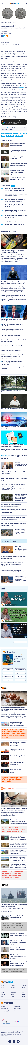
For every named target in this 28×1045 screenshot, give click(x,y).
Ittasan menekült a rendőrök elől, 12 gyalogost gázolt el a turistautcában (10, 427)
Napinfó (2, 996)
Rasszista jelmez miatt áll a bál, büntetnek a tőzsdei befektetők (12, 779)
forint (10, 133)
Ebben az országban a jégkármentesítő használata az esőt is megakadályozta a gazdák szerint (21, 497)
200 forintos (18, 135)
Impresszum (4, 1032)
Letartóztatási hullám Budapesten (11, 335)
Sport (12, 989)
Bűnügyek (3, 994)
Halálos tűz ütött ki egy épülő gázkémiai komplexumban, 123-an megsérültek (14, 457)
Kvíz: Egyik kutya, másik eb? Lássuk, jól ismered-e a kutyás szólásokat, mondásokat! (13, 829)
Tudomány (13, 985)
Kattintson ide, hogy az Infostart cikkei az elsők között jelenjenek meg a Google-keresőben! (13, 122)
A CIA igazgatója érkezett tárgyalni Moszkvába (11, 320)
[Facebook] (14, 1041)
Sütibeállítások (4, 1035)
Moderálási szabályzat (6, 1034)
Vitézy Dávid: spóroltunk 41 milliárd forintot (13, 346)
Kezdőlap (4, 127)
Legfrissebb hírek (18, 1006)
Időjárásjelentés (17, 1008)
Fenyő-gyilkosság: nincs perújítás (11, 350)
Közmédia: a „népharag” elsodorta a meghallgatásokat (21, 464)
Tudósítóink (24, 985)
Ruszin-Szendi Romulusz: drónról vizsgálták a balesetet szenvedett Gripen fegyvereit (14, 363)
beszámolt (18, 62)
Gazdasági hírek (4, 1012)
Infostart (4, 31)
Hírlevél (23, 994)
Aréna (15, 1012)
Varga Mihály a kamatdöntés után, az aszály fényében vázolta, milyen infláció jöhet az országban (13, 283)
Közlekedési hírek (4, 1008)
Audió (12, 994)
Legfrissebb (14, 992)
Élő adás (8, 669)
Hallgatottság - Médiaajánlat (18, 1031)
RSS (20, 1034)
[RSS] (9, 1041)
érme (25, 133)
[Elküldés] (7, 36)
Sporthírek (16, 1010)
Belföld (9, 127)
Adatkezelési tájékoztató (14, 1032)
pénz (14, 133)
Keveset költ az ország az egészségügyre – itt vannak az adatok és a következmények (14, 511)
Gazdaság (3, 989)
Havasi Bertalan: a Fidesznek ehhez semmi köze (12, 409)
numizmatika (10, 135)
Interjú (23, 987)
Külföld (2, 987)
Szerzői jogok (15, 1034)
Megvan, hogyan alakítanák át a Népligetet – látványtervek (12, 391)
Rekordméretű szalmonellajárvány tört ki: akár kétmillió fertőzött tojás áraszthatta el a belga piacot (14, 709)
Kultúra (13, 987)
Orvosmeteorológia (5, 1010)
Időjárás (23, 996)
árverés (4, 133)
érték (3, 135)
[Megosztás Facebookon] (2, 36)
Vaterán (21, 88)
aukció (20, 133)
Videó (12, 996)
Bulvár (2, 992)
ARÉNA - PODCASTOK (6, 1)
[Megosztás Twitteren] (4, 36)
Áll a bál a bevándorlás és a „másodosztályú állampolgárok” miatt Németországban (12, 445)
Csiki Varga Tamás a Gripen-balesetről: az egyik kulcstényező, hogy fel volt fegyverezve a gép (13, 356)
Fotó (23, 992)
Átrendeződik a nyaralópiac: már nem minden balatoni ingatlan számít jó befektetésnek (12, 564)
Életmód (23, 989)
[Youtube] (18, 1041)
